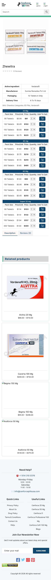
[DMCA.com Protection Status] (10, 566)
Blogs (38, 529)
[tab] (9, 233)
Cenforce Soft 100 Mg (38, 525)
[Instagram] (28, 560)
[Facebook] (18, 560)
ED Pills (27, 105)
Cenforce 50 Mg (38, 509)
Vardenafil (35, 105)
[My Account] (38, 5)
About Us (12, 509)
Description (9, 233)
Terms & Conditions (13, 517)
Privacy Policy (12, 505)
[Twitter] (23, 560)
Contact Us (12, 521)
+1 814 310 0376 (27, 475)
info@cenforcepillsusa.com (27, 491)
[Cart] (46, 5)
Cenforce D (38, 513)
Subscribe (41, 551)
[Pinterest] (33, 560)
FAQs (13, 525)
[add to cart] (42, 119)
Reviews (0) (25, 233)
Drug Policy (12, 513)
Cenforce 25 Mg (38, 505)
